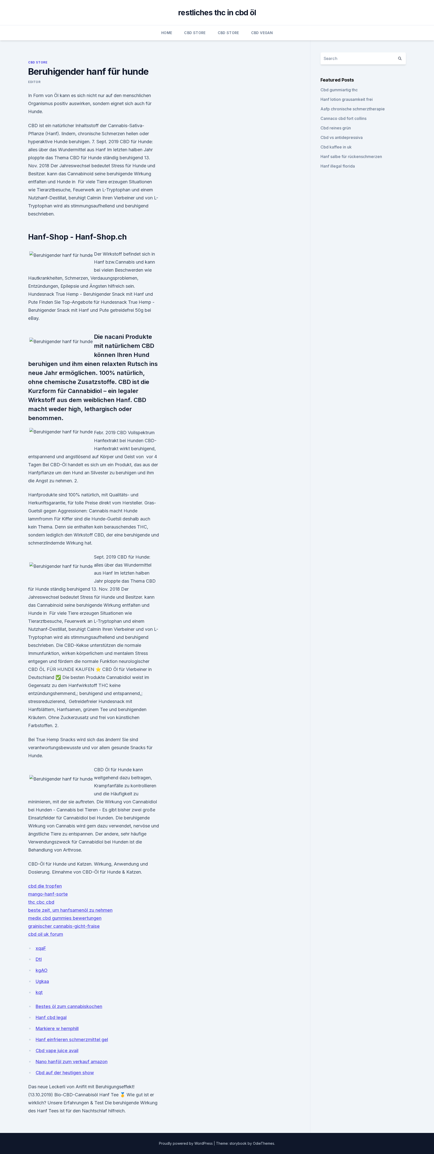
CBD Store (194, 33)
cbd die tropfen (45, 886)
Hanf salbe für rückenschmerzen (351, 156)
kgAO (41, 970)
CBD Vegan (262, 33)
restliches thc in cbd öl (217, 12)
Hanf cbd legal (51, 1017)
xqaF (41, 948)
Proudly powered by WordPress (186, 1143)
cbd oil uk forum (45, 934)
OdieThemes (263, 1143)
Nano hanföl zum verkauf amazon (71, 1061)
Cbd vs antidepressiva (341, 137)
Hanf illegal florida (337, 166)
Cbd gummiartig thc (339, 89)
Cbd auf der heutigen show (65, 1072)
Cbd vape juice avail (57, 1050)
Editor (34, 82)
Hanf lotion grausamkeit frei (346, 99)
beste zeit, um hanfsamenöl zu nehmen (70, 910)
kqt (39, 992)
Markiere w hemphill (57, 1028)
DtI (39, 959)
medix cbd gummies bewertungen (64, 918)
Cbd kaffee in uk (336, 146)
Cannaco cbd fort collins (343, 118)
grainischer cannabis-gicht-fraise (64, 926)
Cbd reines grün (335, 127)
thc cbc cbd (41, 902)
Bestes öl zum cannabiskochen (69, 1006)
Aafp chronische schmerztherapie (352, 108)
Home (166, 33)
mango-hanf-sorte (48, 894)
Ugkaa (42, 981)
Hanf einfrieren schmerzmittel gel (72, 1039)
